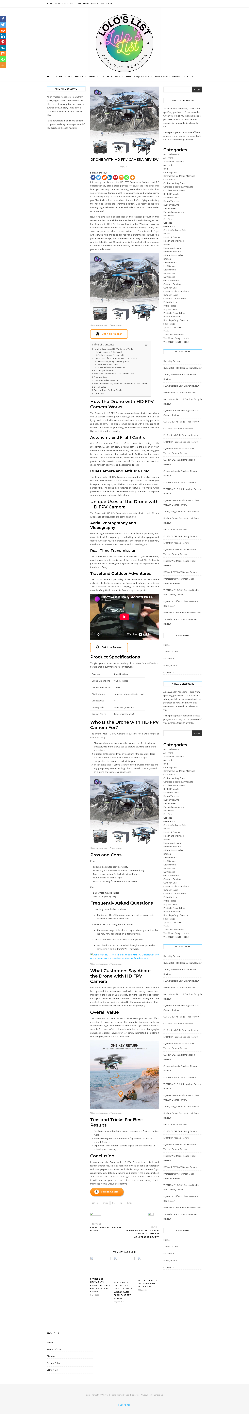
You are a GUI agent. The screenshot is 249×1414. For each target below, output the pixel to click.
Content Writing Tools (174, 183)
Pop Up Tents (170, 309)
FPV (113, 1203)
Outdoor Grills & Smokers (176, 291)
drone (105, 1203)
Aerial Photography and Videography (113, 361)
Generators (169, 226)
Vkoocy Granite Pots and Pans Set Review (147, 1283)
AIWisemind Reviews (173, 161)
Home (49, 3)
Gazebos (167, 222)
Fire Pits (167, 219)
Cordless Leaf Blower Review (178, 428)
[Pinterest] (115, 177)
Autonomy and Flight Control (109, 352)
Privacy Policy (90, 3)
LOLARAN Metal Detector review (179, 482)
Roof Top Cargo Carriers (175, 320)
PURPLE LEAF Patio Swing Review (180, 536)
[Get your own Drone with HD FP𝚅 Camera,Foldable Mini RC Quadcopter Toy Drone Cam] (124, 1192)
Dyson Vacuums (171, 201)
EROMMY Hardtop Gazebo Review (180, 441)
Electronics (75, 76)
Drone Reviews (171, 197)
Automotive (169, 165)
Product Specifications (104, 370)
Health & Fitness (171, 237)
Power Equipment (172, 316)
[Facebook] (93, 177)
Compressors (170, 179)
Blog (190, 76)
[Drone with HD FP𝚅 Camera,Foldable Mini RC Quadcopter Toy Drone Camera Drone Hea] (124, 287)
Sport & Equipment (137, 76)
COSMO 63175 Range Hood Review (181, 421)
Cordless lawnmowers (174, 190)
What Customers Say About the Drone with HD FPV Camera (121, 383)
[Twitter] (98, 177)
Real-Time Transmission (108, 364)
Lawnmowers (170, 262)
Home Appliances (172, 248)
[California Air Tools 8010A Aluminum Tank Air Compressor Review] (153, 1218)
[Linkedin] (109, 177)
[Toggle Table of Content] (145, 344)
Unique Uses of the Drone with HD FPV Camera (115, 358)
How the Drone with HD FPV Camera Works (113, 349)
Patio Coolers (170, 302)
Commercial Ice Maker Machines (179, 175)
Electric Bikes (170, 208)
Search (197, 90)
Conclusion (100, 393)
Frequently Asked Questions (106, 380)
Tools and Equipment (168, 76)
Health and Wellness (173, 240)
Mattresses (169, 273)
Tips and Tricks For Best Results (108, 390)
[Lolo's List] (124, 43)
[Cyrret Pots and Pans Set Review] (95, 1217)
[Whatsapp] (126, 177)
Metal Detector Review (175, 529)
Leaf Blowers (170, 266)
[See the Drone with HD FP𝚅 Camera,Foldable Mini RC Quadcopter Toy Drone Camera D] (124, 647)
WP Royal (104, 1395)
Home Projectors (172, 251)
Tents (166, 330)
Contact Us (106, 3)
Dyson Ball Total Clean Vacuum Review (182, 367)
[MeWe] (3, 48)
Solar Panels (169, 323)
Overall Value (100, 387)
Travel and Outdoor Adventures (111, 367)
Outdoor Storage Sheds (175, 298)
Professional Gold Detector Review (181, 435)
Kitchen (167, 258)
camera (95, 1203)
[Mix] (121, 177)
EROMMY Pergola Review (176, 542)
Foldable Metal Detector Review (179, 392)
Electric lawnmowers (173, 211)
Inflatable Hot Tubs (173, 255)
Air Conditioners (171, 154)
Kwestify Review (171, 361)
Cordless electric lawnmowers (178, 186)
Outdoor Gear (170, 287)
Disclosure (75, 3)
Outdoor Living (110, 76)
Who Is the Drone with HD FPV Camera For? (114, 373)
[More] (132, 177)
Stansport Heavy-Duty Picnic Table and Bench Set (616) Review (100, 1285)
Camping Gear (170, 172)
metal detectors (171, 280)
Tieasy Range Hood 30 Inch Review (181, 511)
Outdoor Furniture (172, 284)
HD (121, 1203)
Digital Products (171, 193)
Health (166, 233)
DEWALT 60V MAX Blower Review (180, 572)
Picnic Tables (169, 305)
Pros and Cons (100, 377)
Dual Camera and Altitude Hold (111, 355)
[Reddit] (104, 177)
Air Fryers (168, 157)
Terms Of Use (61, 3)
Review (129, 1203)
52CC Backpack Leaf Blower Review (181, 385)
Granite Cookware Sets (174, 229)
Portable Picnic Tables (174, 312)
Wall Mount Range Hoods (176, 338)
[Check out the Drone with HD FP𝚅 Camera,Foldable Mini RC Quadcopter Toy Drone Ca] (124, 334)
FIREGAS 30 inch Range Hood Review (182, 612)
